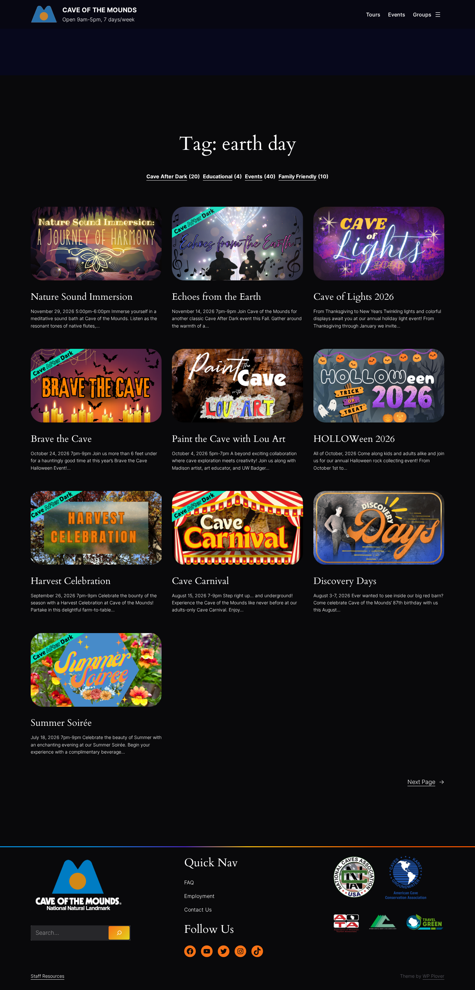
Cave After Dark (173, 176)
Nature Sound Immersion (81, 297)
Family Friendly (304, 176)
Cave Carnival (200, 581)
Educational (222, 176)
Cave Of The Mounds (99, 10)
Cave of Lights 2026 (353, 297)
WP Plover (433, 976)
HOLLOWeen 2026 (354, 439)
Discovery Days (344, 581)
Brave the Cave (61, 439)
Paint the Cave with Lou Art (228, 439)
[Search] (119, 933)
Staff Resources (47, 976)
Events (260, 176)
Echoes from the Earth (216, 297)
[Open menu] (438, 14)
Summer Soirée (61, 723)
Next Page (425, 781)
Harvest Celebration (71, 581)
